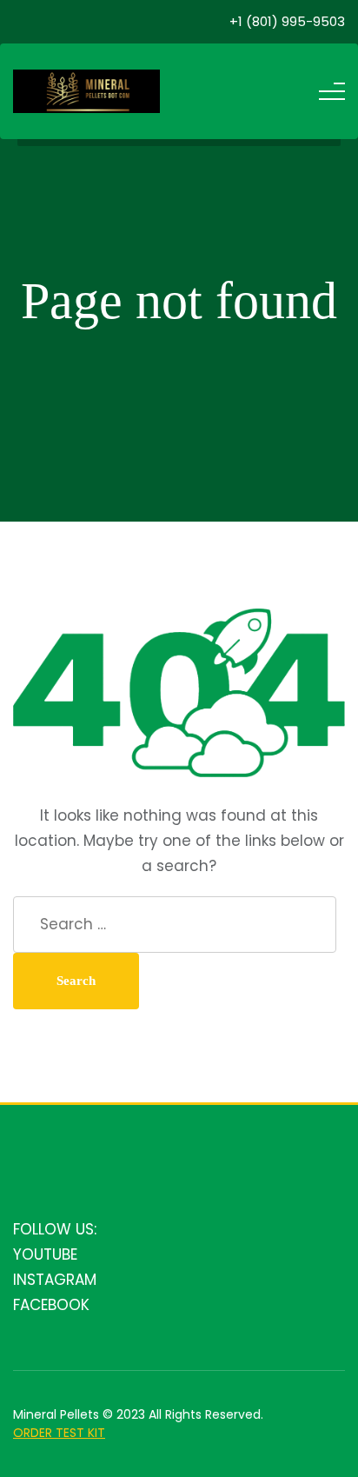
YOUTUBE (45, 1254)
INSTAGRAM (54, 1279)
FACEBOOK (51, 1304)
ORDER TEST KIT (59, 1432)
